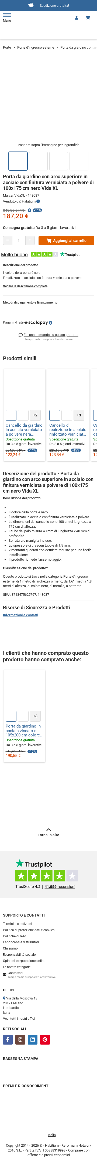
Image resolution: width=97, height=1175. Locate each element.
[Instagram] (20, 1040)
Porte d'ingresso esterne (35, 47)
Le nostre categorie (16, 967)
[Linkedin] (32, 1040)
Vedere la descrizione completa (25, 286)
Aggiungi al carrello (69, 240)
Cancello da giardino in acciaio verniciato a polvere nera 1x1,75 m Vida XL (24, 430)
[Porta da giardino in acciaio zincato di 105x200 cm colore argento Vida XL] (24, 691)
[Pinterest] (45, 1040)
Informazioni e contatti (20, 615)
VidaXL (19, 195)
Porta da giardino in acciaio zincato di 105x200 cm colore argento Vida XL (23, 731)
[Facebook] (8, 1040)
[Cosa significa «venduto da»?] (38, 201)
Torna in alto (48, 835)
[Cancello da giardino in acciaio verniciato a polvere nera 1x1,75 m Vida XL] (24, 390)
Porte (7, 47)
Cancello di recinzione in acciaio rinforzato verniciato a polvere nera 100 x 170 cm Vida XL (67, 430)
